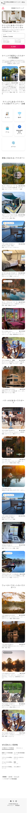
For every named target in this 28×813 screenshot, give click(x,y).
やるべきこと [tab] (19, 748)
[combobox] (13, 36)
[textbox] (7, 42)
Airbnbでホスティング (17, 8)
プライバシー (10, 805)
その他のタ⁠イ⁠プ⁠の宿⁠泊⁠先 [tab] (8, 748)
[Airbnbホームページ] (3, 8)
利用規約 (17, 805)
